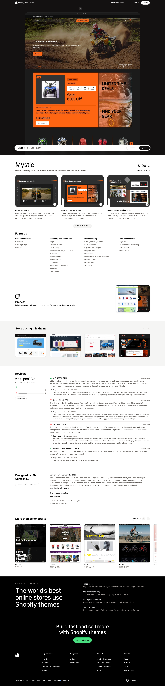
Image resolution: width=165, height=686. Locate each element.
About (126, 659)
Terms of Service (21, 680)
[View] (30, 345)
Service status (129, 670)
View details (54, 488)
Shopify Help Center (104, 659)
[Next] (148, 328)
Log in (136, 3)
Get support (21, 485)
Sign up (145, 3)
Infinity (26, 170)
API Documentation (104, 663)
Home (44, 670)
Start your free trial (82, 640)
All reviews (21, 398)
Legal (126, 667)
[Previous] (143, 328)
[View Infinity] (127, 298)
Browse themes (117, 3)
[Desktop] (80, 8)
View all (136, 519)
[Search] (130, 2)
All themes (33, 485)
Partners (127, 663)
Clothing (45, 659)
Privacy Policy (35, 680)
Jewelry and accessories (51, 667)
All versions (64, 488)
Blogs (99, 670)
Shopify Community (104, 667)
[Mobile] (84, 8)
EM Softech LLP (144, 170)
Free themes (74, 663)
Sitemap (66, 680)
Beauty (45, 663)
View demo (132, 148)
